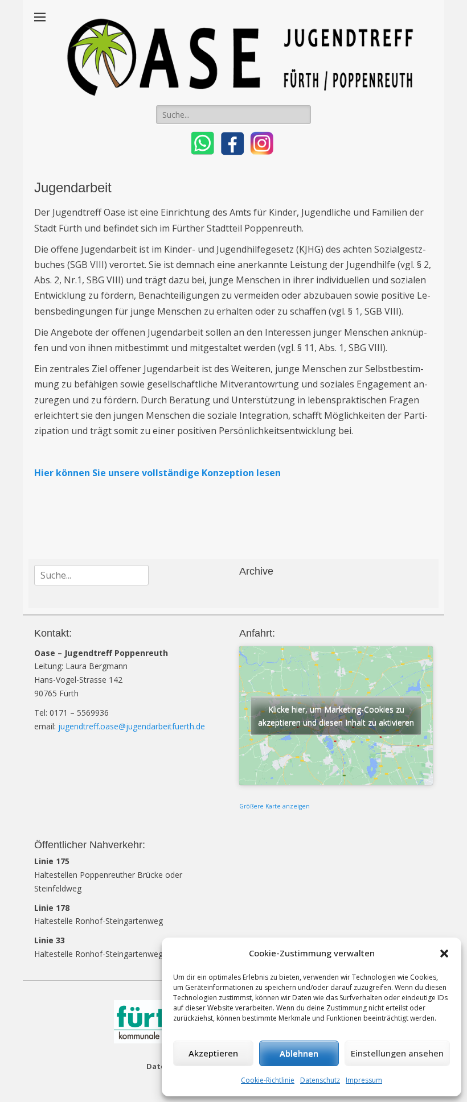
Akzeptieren (213, 1053)
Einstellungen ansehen (397, 1053)
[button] (444, 953)
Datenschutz (320, 1080)
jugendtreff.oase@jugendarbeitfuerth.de (131, 726)
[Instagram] (261, 153)
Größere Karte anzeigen (274, 806)
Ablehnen (299, 1053)
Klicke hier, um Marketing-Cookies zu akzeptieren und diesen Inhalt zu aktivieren (336, 716)
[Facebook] (231, 153)
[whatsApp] (202, 153)
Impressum (364, 1080)
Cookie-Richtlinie (267, 1080)
